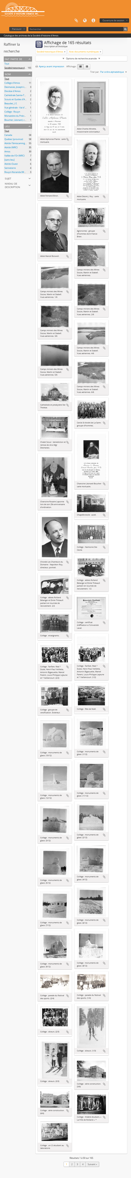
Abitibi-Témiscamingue (15, 143)
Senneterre (10, 167)
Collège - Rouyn (12, 111)
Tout (6, 63)
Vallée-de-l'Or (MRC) (14, 155)
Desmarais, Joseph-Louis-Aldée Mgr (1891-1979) (28, 87)
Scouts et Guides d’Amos (16, 99)
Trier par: (94, 71)
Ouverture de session (113, 20)
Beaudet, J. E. (10, 103)
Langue (85, 20)
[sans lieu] (9, 159)
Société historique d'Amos (17, 67)
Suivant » (92, 1164)
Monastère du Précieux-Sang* (19, 115)
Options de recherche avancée (81, 58)
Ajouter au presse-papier (67, 139)
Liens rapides (93, 20)
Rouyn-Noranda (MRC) (15, 172)
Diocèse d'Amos (12, 91)
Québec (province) (13, 139)
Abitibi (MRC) (11, 147)
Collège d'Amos (12, 82)
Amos (7, 151)
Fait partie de (13, 58)
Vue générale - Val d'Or (15, 107)
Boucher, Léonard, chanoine (18, 119)
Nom (8, 74)
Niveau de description (12, 185)
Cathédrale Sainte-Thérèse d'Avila (21, 95)
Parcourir (16, 29)
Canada (8, 135)
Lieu (7, 126)
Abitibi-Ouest (11, 163)
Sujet (8, 178)
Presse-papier (76, 20)
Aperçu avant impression (51, 66)
